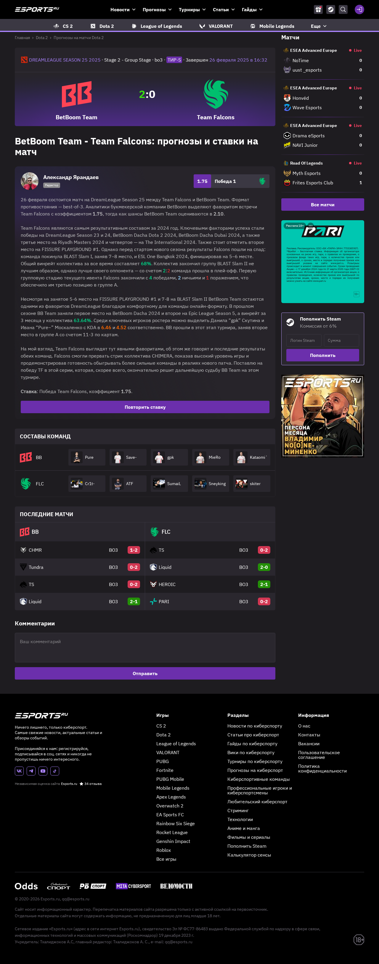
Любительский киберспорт (257, 801)
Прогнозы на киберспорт (255, 770)
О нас (304, 725)
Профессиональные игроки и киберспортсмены (259, 790)
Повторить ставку (145, 407)
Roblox (163, 850)
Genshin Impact (173, 841)
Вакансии (308, 743)
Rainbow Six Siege (175, 823)
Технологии (240, 819)
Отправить (145, 673)
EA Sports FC (170, 814)
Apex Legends (171, 796)
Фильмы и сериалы (248, 837)
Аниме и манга (243, 828)
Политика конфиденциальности (322, 768)
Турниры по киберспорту (254, 761)
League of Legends (176, 743)
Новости (120, 9)
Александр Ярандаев (71, 177)
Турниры (189, 9)
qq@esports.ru (75, 899)
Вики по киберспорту (250, 752)
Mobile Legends (173, 788)
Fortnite (165, 770)
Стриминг (238, 810)
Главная (22, 37)
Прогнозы (154, 9)
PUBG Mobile (170, 779)
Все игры (166, 859)
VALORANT (167, 752)
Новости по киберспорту (254, 725)
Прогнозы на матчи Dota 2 (79, 37)
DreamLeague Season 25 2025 (65, 59)
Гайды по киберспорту (252, 743)
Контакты (309, 734)
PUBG (162, 761)
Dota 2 (42, 37)
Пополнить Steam (246, 846)
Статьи (221, 9)
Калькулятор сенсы (249, 854)
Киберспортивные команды (258, 779)
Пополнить (322, 355)
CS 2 (161, 725)
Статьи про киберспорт (253, 734)
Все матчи (323, 204)
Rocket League (172, 832)
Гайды (249, 9)
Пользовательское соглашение (319, 754)
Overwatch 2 (170, 805)
